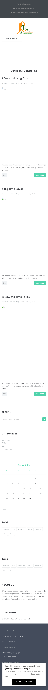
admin (6, 83)
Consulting (15, 83)
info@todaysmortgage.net (25, 8)
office (4, 534)
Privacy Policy (35, 674)
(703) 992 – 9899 (9, 657)
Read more (40, 175)
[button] (12, 38)
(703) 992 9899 (25, 4)
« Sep (4, 509)
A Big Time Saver (12, 189)
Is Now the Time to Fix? (16, 297)
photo (11, 534)
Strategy (5, 446)
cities (13, 529)
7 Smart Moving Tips (15, 78)
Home (5, 55)
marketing (38, 529)
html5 (30, 529)
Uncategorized (7, 449)
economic (21, 529)
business (6, 529)
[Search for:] (21, 419)
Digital (4, 443)
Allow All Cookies (24, 682)
